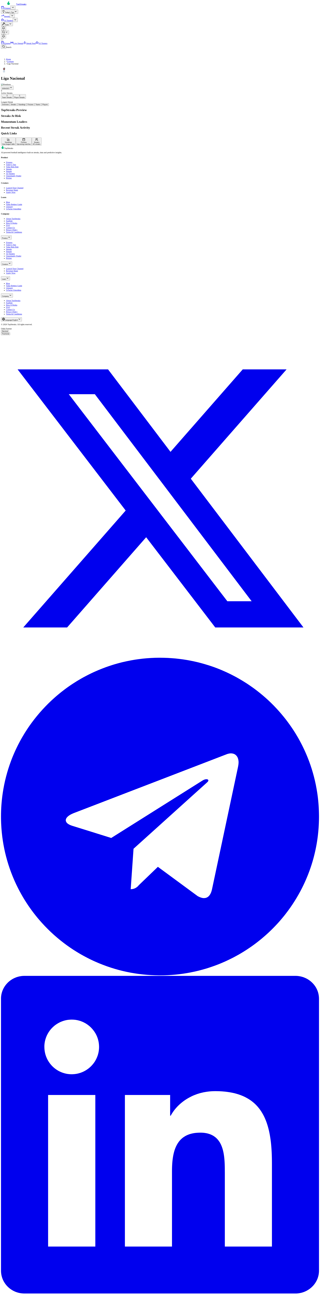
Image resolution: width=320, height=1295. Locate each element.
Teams (38, 105)
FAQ (8, 225)
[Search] (5, 32)
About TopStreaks (13, 219)
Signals (9, 171)
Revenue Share (12, 190)
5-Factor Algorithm (13, 209)
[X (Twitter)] (160, 656)
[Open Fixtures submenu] (12, 7)
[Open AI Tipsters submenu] (15, 20)
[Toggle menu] (2, 39)
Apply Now (11, 192)
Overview (5, 105)
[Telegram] (160, 975)
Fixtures (31, 105)
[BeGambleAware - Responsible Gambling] (8, 338)
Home (8, 59)
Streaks (13, 105)
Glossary (9, 207)
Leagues (10, 61)
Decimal (5, 331)
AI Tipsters (10, 174)
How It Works (11, 223)
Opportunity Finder (13, 176)
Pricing (9, 178)
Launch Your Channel (14, 188)
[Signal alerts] (3, 28)
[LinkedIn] (160, 1293)
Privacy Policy (12, 230)
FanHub (9, 221)
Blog (8, 202)
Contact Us (10, 228)
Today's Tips (11, 165)
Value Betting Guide (14, 204)
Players (45, 105)
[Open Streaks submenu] (12, 16)
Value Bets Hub (12, 167)
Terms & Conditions (14, 232)
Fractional (5, 334)
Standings (22, 105)
